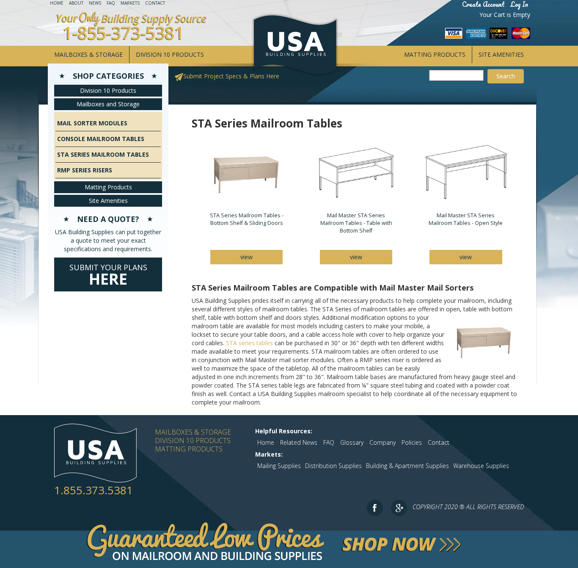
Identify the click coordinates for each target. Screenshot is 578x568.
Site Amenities (501, 54)
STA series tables (249, 343)
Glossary (351, 442)
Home (56, 3)
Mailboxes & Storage (88, 54)
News (95, 3)
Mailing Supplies (279, 466)
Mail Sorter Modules (92, 123)
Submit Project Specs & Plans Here (231, 76)
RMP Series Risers (84, 170)
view (246, 257)
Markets (130, 3)
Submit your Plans (108, 275)
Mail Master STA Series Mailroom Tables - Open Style (466, 219)
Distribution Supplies (333, 466)
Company (382, 442)
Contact (155, 3)
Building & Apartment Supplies (407, 466)
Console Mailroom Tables (100, 139)
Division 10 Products (170, 54)
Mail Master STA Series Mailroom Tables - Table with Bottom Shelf (356, 223)
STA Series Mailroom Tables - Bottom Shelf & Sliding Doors (246, 219)
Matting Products (434, 54)
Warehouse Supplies (481, 466)
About (76, 3)
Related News (298, 442)
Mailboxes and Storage (108, 104)
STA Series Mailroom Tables (103, 154)
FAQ (111, 3)
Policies (412, 442)
